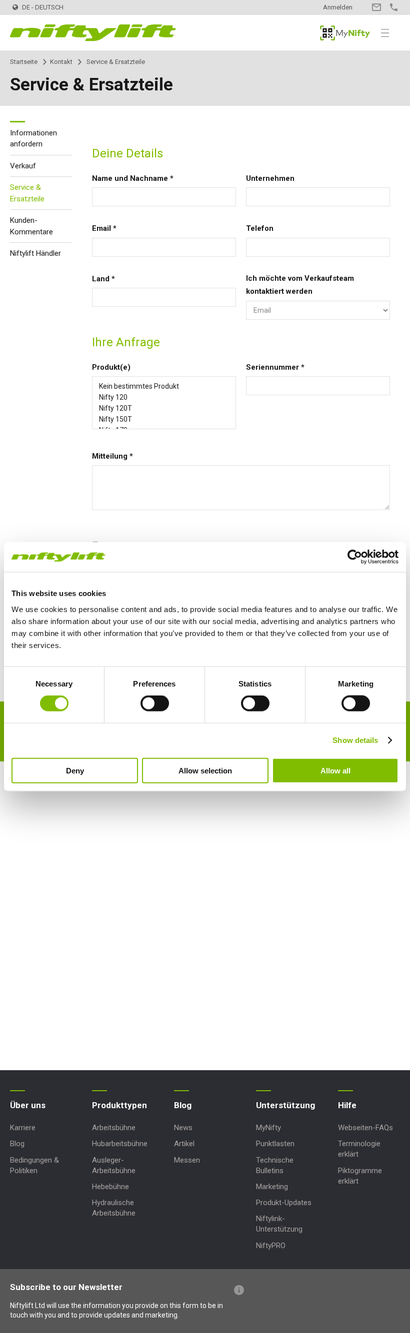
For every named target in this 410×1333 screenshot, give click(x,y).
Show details (355, 740)
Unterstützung (285, 1105)
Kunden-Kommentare (31, 226)
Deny (75, 770)
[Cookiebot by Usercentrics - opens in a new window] (354, 557)
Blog (17, 1143)
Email (104, 228)
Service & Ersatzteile (27, 193)
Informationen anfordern (33, 138)
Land (103, 278)
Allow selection (205, 770)
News (183, 1127)
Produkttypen (119, 1105)
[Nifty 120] (164, 397)
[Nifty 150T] (164, 419)
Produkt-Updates (284, 1202)
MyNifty (345, 33)
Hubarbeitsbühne (120, 1143)
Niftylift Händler (35, 253)
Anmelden (337, 7)
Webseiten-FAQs (365, 1127)
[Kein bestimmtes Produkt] (164, 386)
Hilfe (347, 1105)
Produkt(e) (111, 367)
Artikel (184, 1143)
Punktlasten (275, 1143)
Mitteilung (112, 456)
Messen (187, 1160)
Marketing (272, 1186)
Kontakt (376, 7)
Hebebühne (110, 1186)
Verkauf (23, 165)
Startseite (24, 61)
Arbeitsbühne (114, 1127)
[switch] (154, 703)
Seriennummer (275, 367)
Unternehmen (270, 178)
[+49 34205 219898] (394, 7)
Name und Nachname (133, 178)
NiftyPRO (271, 1245)
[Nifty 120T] (164, 408)
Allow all (335, 770)
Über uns (28, 1105)
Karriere (23, 1127)
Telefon (260, 228)
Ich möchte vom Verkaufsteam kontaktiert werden (300, 285)
